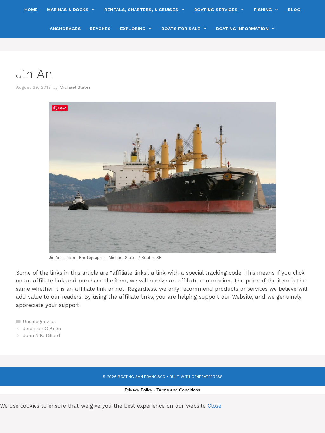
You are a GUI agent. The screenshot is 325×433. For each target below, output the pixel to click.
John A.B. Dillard (41, 335)
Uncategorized (39, 321)
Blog (294, 9)
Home (31, 9)
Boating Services (216, 9)
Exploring (133, 28)
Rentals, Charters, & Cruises (141, 9)
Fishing (263, 9)
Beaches (100, 28)
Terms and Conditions (178, 389)
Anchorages (65, 28)
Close (214, 406)
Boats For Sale (181, 28)
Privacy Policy (138, 389)
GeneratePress (206, 376)
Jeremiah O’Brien (42, 328)
